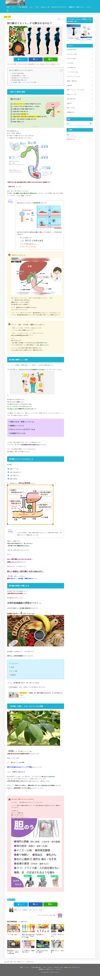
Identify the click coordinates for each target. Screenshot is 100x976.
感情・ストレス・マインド (75, 89)
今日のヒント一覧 (45, 7)
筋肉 (69, 103)
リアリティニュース (73, 76)
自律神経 (70, 112)
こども (70, 63)
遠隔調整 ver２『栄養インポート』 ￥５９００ (80, 7)
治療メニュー (71, 94)
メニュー (14, 7)
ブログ (31, 7)
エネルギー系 (71, 58)
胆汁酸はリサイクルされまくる (20, 77)
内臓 (69, 85)
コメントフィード (71, 137)
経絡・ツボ (71, 107)
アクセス (37, 7)
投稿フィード (70, 134)
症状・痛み (71, 98)
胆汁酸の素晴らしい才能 (18, 75)
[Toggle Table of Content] (60, 70)
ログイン (69, 132)
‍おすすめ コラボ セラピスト (60, 7)
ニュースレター (72, 72)
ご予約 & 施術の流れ (23, 7)
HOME (8, 7)
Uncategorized (71, 49)
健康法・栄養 (7, 17)
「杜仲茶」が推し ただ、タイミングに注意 (24, 82)
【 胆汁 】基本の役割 (18, 73)
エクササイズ (72, 54)
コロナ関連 (71, 67)
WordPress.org (71, 139)
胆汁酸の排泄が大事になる (19, 80)
